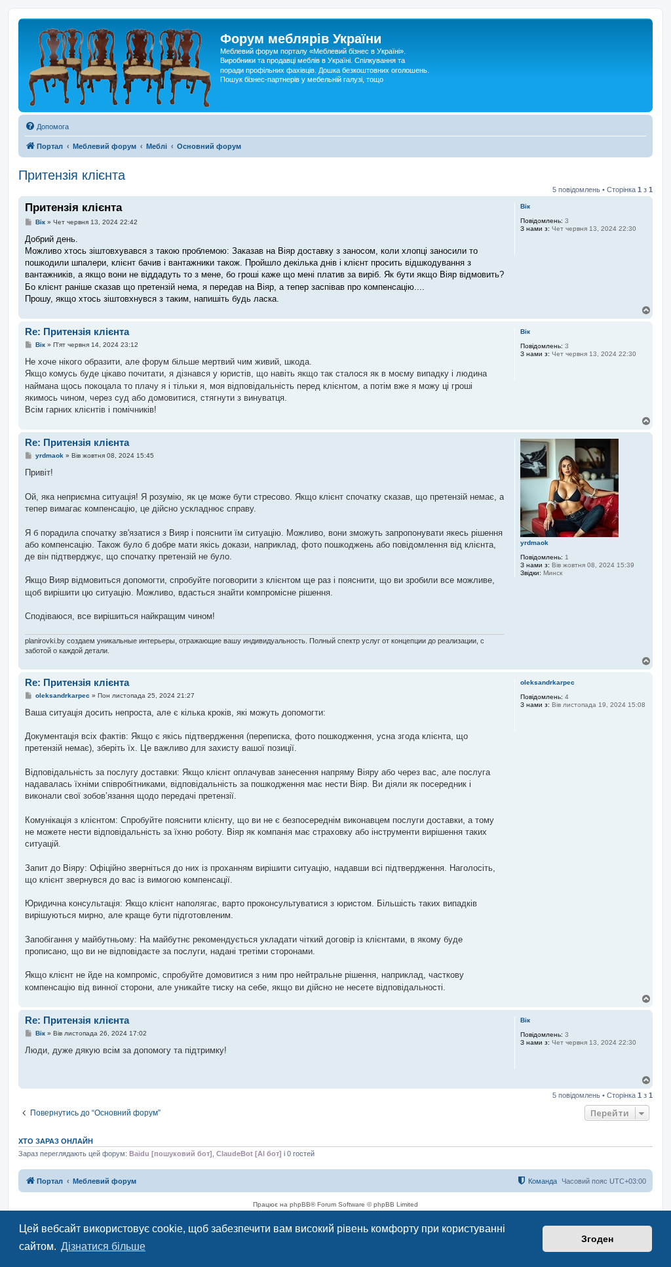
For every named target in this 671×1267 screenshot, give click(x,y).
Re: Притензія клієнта (77, 331)
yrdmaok (534, 542)
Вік (525, 206)
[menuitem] (47, 126)
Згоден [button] (597, 1239)
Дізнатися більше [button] (103, 1246)
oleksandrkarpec (547, 682)
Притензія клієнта (71, 175)
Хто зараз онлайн (55, 1141)
